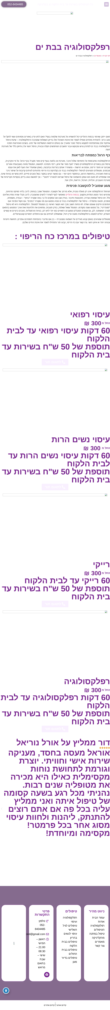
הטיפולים (99, 929)
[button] (106, 4)
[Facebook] (47, 974)
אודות (101, 921)
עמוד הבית (98, 917)
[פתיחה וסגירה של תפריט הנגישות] (6, 990)
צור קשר (99, 945)
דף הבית (106, 56)
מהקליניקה (98, 937)
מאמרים (97, 56)
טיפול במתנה (96, 933)
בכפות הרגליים (72, 194)
